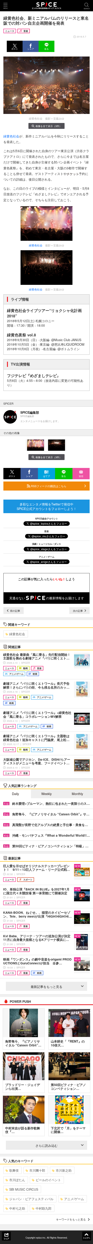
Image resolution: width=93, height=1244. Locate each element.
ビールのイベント (48, 1180)
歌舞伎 (14, 1170)
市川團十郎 (37, 1170)
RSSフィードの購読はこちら (48, 486)
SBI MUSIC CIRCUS (23, 1189)
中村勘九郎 (43, 1208)
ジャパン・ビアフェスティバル (31, 1199)
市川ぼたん (17, 1180)
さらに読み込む (46, 1145)
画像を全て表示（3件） (48, 126)
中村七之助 (17, 1208)
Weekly (46, 793)
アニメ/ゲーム (74, 1199)
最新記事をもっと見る (46, 986)
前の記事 (14, 610)
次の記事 (78, 610)
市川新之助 (64, 1170)
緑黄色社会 (11, 136)
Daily (15, 793)
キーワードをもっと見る (71, 1219)
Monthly (77, 793)
